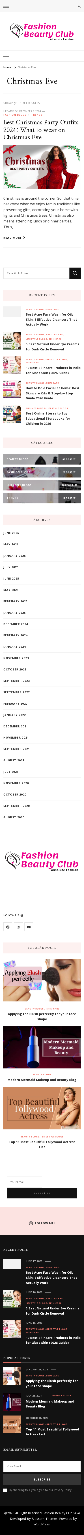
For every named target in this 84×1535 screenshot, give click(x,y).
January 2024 (14, 647)
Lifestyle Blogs (36, 338)
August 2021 (13, 760)
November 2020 (16, 783)
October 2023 (14, 669)
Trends (37, 114)
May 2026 (11, 544)
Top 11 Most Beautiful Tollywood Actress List (42, 1144)
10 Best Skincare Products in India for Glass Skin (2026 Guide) (53, 370)
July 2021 (11, 772)
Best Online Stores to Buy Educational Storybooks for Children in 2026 (48, 418)
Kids (42, 408)
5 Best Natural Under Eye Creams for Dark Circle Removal (52, 346)
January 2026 (14, 556)
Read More (12, 238)
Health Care (54, 334)
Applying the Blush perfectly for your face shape (42, 1016)
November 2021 (16, 737)
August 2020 (13, 817)
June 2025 (11, 578)
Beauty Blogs (35, 309)
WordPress (42, 1524)
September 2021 (16, 749)
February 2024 (15, 635)
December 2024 (15, 624)
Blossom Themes (45, 1518)
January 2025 (14, 613)
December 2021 (15, 726)
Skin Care (52, 309)
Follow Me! (45, 1223)
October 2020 (14, 794)
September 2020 (16, 806)
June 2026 (11, 533)
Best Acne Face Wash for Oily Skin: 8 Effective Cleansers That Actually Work (51, 319)
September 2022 (16, 692)
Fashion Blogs (14, 114)
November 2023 (16, 658)
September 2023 (16, 681)
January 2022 (14, 715)
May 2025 (11, 590)
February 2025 (15, 601)
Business (32, 408)
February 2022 (15, 704)
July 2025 (11, 567)
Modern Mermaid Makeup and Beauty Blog (42, 1080)
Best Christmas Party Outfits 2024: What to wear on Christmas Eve (41, 130)
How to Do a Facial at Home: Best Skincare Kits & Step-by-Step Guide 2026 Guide (53, 393)
